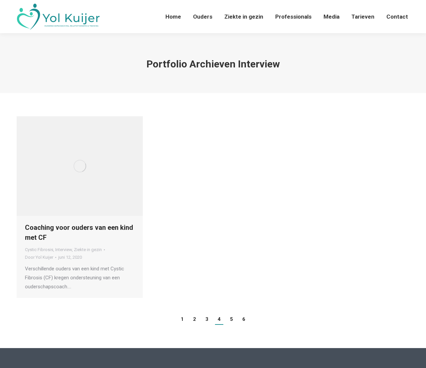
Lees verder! (89, 166)
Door (39, 257)
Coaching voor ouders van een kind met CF (79, 232)
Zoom (71, 166)
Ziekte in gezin (88, 249)
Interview (63, 249)
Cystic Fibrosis (39, 249)
